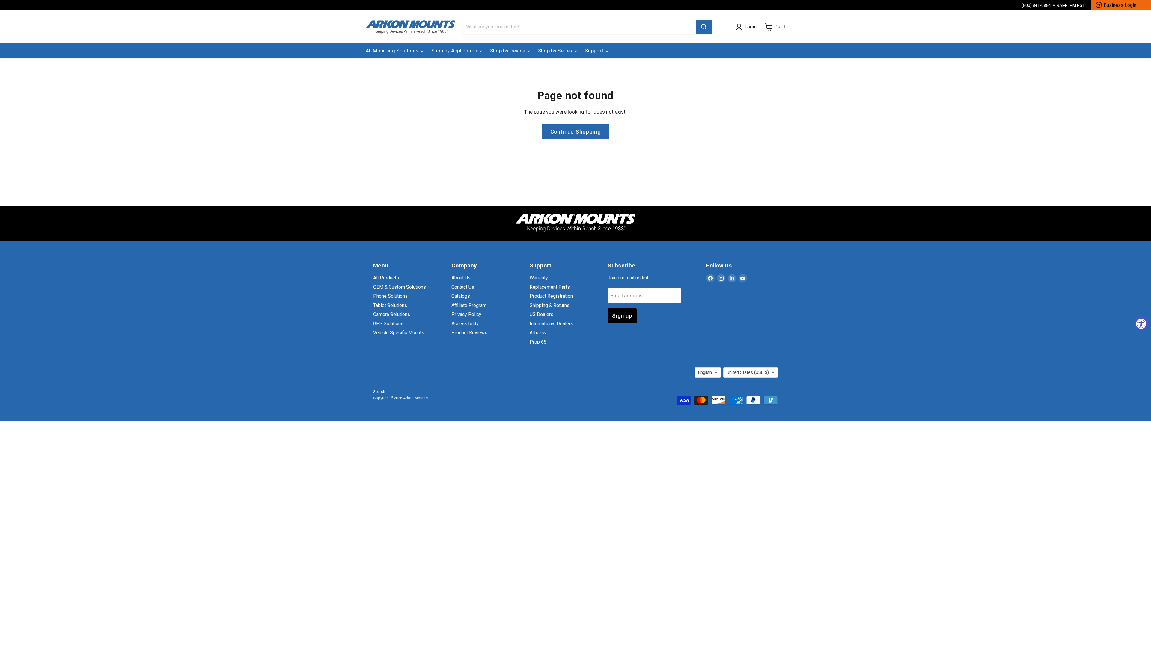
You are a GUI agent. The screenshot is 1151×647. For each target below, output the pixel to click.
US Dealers (541, 314)
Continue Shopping (575, 131)
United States (748, 372)
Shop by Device (508, 51)
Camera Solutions (391, 314)
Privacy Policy (466, 314)
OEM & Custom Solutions (399, 287)
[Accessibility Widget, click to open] (1141, 323)
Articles (538, 332)
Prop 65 (538, 342)
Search (379, 391)
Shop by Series (556, 51)
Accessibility (465, 323)
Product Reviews (469, 332)
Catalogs (460, 296)
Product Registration (551, 296)
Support (595, 51)
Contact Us (462, 287)
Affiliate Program (468, 305)
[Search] (704, 27)
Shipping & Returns (550, 305)
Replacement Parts (550, 287)
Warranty (539, 278)
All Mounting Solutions (393, 51)
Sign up (622, 315)
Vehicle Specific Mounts (398, 332)
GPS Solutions (388, 323)
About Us (461, 278)
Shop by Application (455, 51)
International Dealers (551, 323)
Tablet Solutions (390, 305)
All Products (386, 278)
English (705, 372)
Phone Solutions (390, 296)
